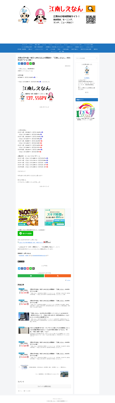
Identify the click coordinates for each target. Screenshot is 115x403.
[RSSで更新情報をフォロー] (58, 275)
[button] (96, 58)
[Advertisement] (57, 33)
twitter (27, 255)
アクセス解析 (21, 261)
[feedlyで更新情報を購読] (31, 275)
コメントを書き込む (44, 386)
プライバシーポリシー (57, 398)
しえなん (86, 77)
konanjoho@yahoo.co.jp (39, 255)
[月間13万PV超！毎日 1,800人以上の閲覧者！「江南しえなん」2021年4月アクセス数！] (25, 63)
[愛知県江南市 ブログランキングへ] (47, 242)
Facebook (21, 255)
